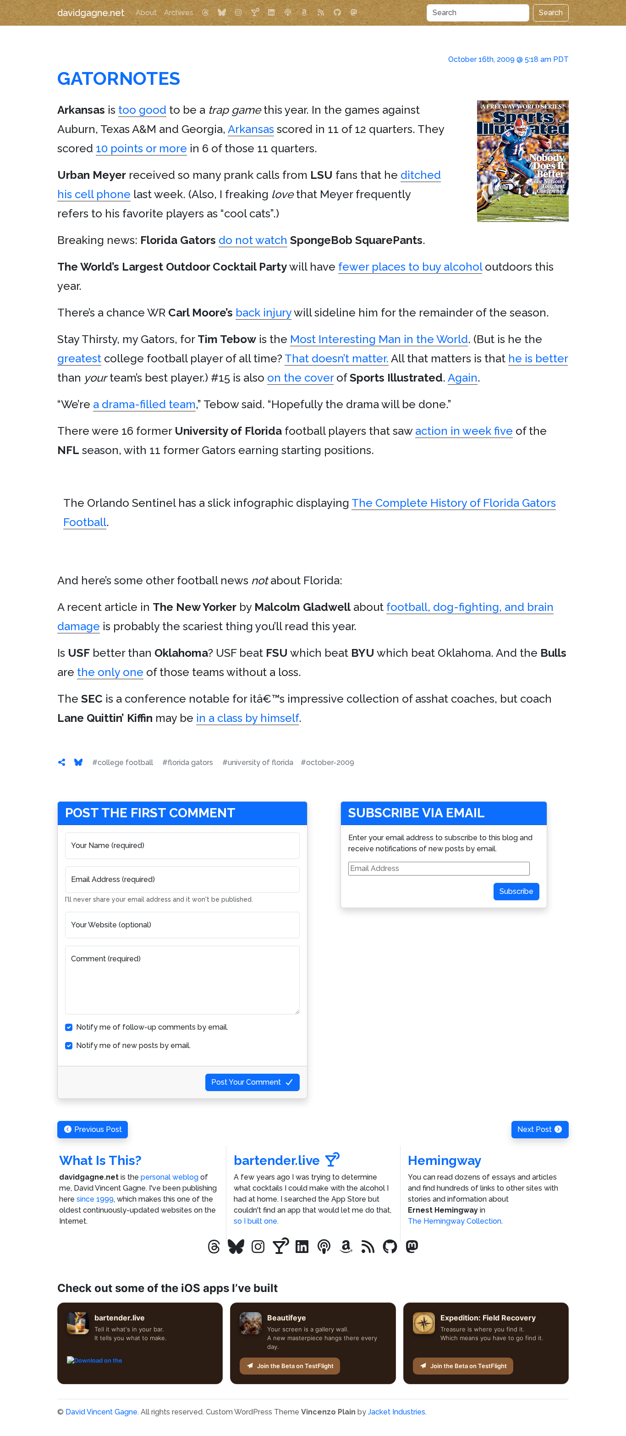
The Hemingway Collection (454, 1221)
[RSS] (321, 13)
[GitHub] (337, 13)
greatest (79, 358)
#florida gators (187, 762)
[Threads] (205, 13)
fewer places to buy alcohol (410, 266)
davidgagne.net (91, 12)
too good (142, 109)
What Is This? (100, 1160)
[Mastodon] (354, 13)
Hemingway (444, 1160)
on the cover (300, 377)
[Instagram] (238, 13)
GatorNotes (118, 78)
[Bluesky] (222, 13)
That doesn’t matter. (337, 358)
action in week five (464, 431)
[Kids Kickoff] (288, 13)
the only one (110, 672)
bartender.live (277, 1160)
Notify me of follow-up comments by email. (152, 1027)
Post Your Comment (246, 1082)
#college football (122, 762)
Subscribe (516, 891)
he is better (538, 358)
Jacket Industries (396, 1412)
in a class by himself (247, 718)
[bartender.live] (255, 13)
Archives (178, 12)
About (146, 12)
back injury (263, 312)
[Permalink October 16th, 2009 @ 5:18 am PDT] (61, 762)
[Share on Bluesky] (78, 762)
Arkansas (251, 129)
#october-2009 (327, 762)
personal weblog (169, 1177)
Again (463, 377)
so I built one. (256, 1221)
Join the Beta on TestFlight (295, 1365)
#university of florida (257, 762)
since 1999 (95, 1199)
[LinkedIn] (271, 13)
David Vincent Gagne (101, 1412)
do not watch (253, 240)
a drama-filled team (144, 404)
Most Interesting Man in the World (379, 339)
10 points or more (141, 148)
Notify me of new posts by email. (133, 1045)
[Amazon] (304, 13)
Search (551, 12)
